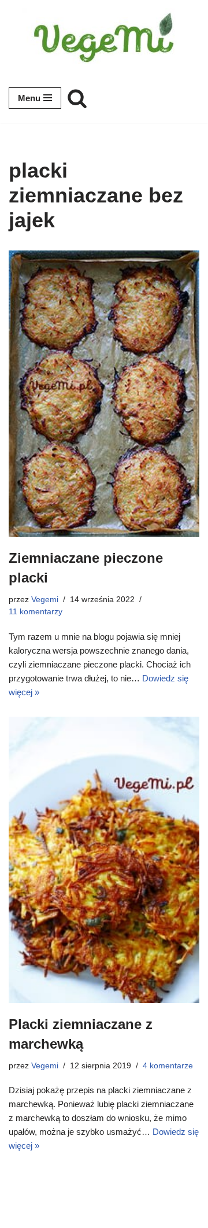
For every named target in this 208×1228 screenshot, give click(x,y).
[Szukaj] (77, 98)
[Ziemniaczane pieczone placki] (104, 393)
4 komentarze (168, 1065)
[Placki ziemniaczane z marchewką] (104, 860)
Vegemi (44, 599)
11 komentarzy (35, 611)
